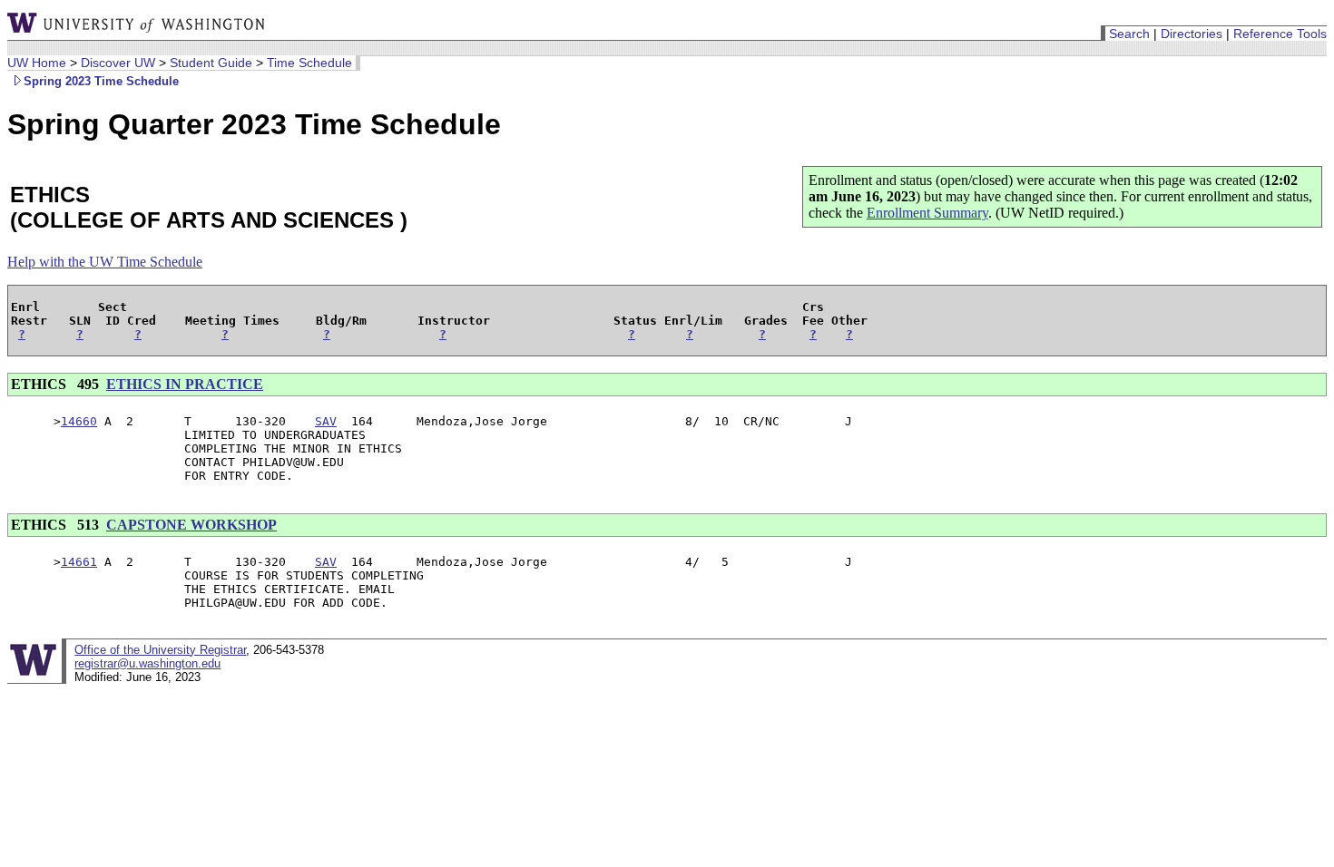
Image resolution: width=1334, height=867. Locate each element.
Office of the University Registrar (160, 650)
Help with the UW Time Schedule (104, 261)
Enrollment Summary (927, 212)
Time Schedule (309, 62)
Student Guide (211, 62)
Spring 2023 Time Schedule (101, 81)
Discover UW (118, 62)
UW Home (36, 62)
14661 (79, 562)
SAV (326, 421)
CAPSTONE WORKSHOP (191, 524)
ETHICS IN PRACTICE (184, 384)
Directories (1191, 33)
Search (1129, 33)
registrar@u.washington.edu (147, 663)
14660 (79, 421)
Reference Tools (1280, 33)
